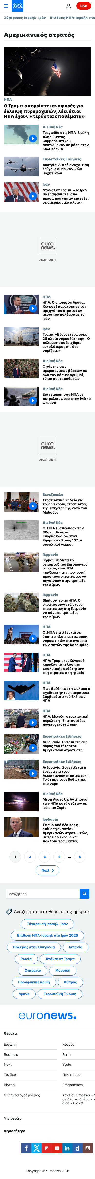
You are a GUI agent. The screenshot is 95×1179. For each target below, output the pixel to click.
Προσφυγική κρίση (34, 982)
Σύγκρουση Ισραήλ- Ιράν (25, 18)
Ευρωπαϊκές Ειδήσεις (62, 159)
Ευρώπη (10, 1044)
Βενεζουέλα (53, 494)
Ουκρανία (33, 971)
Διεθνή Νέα (53, 127)
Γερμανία (50, 554)
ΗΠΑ (8, 99)
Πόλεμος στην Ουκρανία (34, 947)
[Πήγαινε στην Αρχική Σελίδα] (17, 6)
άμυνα (24, 994)
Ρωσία (26, 959)
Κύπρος (70, 982)
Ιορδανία (50, 819)
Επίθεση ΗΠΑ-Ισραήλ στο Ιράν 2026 (47, 936)
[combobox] (47, 894)
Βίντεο (9, 1085)
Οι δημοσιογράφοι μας (22, 1095)
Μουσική (62, 971)
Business (11, 1054)
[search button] (84, 894)
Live (83, 6)
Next (45, 870)
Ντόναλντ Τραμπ (60, 959)
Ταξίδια (10, 1075)
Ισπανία (75, 947)
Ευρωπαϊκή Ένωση (60, 994)
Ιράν (46, 184)
